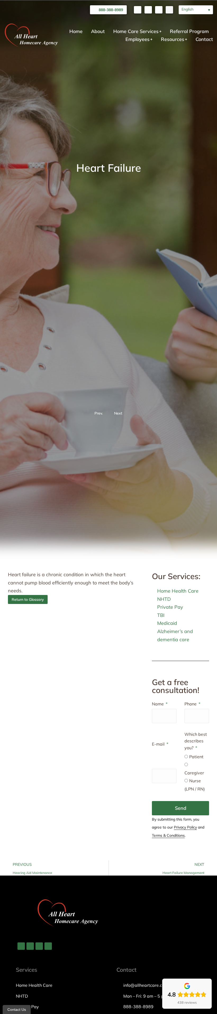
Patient (196, 756)
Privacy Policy (185, 827)
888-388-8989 (111, 9)
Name (158, 703)
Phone (191, 703)
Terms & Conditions (168, 835)
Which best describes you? (195, 741)
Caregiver (194, 772)
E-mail (159, 744)
